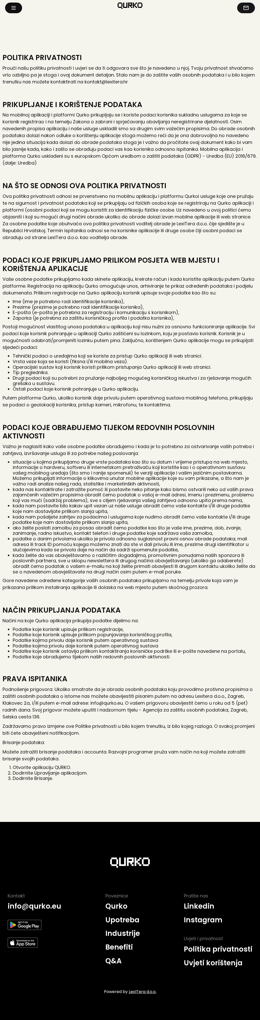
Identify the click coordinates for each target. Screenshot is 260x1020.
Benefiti (119, 947)
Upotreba (122, 920)
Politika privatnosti (218, 949)
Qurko (116, 906)
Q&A (113, 961)
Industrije (122, 933)
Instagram (203, 920)
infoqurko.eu (34, 906)
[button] (13, 8)
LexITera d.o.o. (142, 992)
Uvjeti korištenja (213, 963)
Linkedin (199, 906)
